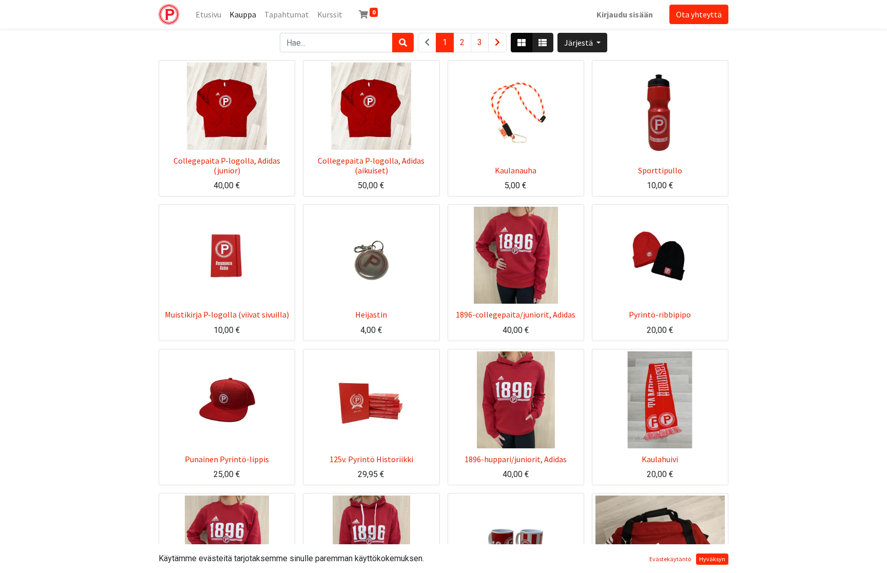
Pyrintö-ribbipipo (660, 314)
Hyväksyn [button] (712, 559)
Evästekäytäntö (670, 559)
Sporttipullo (660, 170)
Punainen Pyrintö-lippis (227, 459)
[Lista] (542, 42)
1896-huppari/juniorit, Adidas (516, 459)
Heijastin (371, 314)
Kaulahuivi (660, 459)
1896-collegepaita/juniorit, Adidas (515, 314)
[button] (582, 42)
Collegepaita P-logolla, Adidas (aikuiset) (371, 165)
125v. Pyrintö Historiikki (371, 459)
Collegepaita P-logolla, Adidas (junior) (226, 165)
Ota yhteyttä (699, 14)
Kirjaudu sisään (624, 14)
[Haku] (403, 42)
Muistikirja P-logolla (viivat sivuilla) (227, 314)
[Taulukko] (521, 42)
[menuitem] (208, 14)
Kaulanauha (515, 170)
